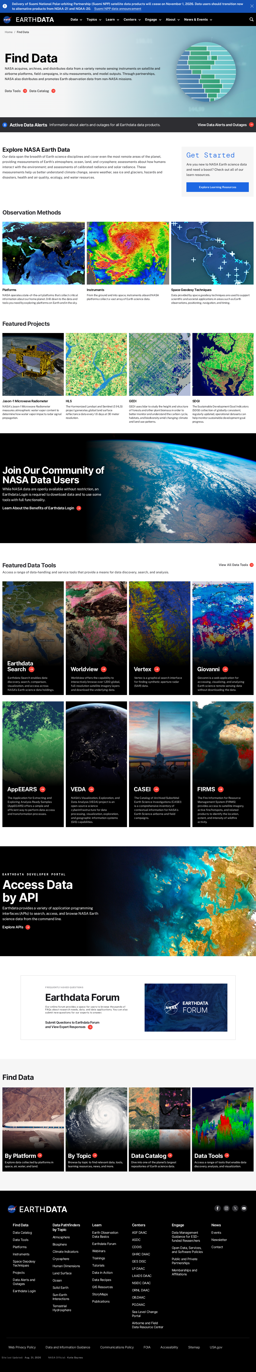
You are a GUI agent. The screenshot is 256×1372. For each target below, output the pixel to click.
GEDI (132, 401)
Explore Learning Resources (217, 187)
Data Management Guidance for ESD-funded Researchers (186, 1237)
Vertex (142, 669)
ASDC (136, 1240)
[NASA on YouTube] (244, 1208)
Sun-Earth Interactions (61, 1297)
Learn (110, 19)
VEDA (78, 789)
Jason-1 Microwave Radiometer (25, 401)
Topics (92, 19)
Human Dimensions (66, 1266)
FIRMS (206, 789)
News (216, 1225)
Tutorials (98, 1265)
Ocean (57, 1280)
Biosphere (60, 1244)
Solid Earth (60, 1288)
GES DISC (139, 1261)
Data (74, 19)
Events (216, 1233)
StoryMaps (100, 1294)
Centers (130, 19)
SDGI (196, 401)
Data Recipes (101, 1280)
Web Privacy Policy (22, 1347)
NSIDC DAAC (141, 1283)
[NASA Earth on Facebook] (217, 1208)
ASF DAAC (139, 1233)
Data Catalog (39, 91)
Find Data (20, 1225)
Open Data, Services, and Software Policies (187, 1250)
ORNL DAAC (141, 1290)
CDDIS (137, 1247)
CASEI (142, 789)
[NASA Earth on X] (235, 1208)
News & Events (196, 19)
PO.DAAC (138, 1305)
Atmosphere (61, 1237)
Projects (18, 1273)
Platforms (9, 290)
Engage (151, 19)
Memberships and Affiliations (184, 1272)
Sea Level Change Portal (145, 1314)
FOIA (147, 1347)
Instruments (95, 290)
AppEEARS (22, 789)
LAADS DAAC (142, 1276)
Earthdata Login (24, 1291)
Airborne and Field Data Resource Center (147, 1325)
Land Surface (62, 1273)
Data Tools (13, 91)
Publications (100, 1301)
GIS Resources (102, 1287)
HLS (69, 401)
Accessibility (169, 1347)
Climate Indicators (65, 1252)
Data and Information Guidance (68, 1347)
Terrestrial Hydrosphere (62, 1308)
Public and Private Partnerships (184, 1261)
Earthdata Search (20, 666)
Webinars (98, 1251)
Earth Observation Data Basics (105, 1235)
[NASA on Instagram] (226, 1208)
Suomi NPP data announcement (117, 9)
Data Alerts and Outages (24, 1282)
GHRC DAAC (141, 1254)
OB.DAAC (138, 1297)
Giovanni (208, 669)
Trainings (98, 1258)
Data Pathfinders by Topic (66, 1227)
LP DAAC (138, 1269)
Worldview (84, 669)
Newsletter (219, 1240)
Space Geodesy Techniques (191, 290)
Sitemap (194, 1347)
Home (9, 32)
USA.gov (216, 1347)
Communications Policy (117, 1347)
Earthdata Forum (104, 1244)
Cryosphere (61, 1259)
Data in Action (102, 1273)
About (170, 19)
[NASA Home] (7, 20)
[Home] (35, 19)
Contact (217, 1247)
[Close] (252, 6)
